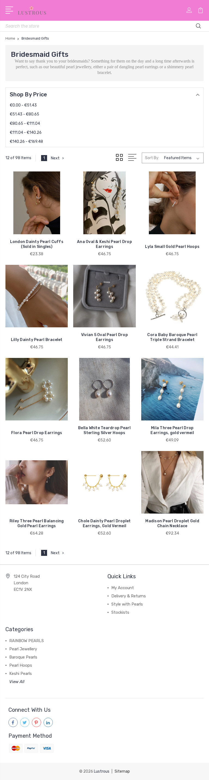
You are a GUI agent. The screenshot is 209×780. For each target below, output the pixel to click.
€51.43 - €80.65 (24, 114)
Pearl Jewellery (23, 648)
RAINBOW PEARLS (26, 640)
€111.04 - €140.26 (26, 132)
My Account (122, 587)
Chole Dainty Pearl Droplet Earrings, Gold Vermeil (104, 523)
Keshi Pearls (20, 673)
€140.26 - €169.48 (26, 141)
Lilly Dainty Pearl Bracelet (37, 339)
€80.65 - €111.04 (25, 123)
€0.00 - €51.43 (23, 105)
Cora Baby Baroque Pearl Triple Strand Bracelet (172, 337)
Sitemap (122, 771)
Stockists (120, 612)
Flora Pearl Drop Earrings (36, 433)
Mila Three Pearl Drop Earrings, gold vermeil (172, 430)
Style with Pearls (127, 604)
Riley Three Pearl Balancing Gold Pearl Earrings (37, 523)
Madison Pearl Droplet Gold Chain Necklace (172, 523)
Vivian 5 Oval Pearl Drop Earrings (104, 337)
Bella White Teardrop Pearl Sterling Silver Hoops (104, 430)
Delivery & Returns (128, 596)
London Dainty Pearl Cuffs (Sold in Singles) (36, 244)
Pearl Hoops (20, 665)
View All (16, 681)
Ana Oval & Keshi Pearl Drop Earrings (104, 244)
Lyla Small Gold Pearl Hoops (172, 246)
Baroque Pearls (23, 657)
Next (55, 158)
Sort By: (152, 158)
